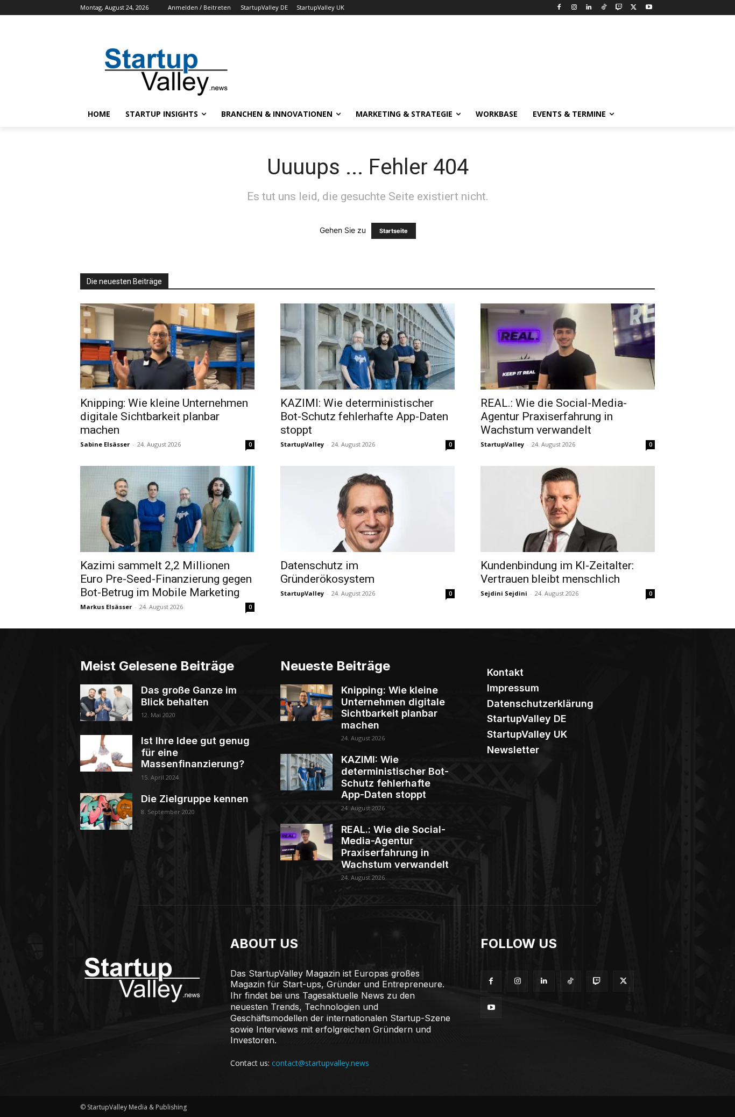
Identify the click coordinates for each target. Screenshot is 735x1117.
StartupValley (302, 444)
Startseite (393, 231)
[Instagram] (574, 8)
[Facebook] (559, 8)
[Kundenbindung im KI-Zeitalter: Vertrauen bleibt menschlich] (567, 509)
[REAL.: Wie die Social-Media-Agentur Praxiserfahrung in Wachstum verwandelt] (567, 346)
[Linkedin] (589, 8)
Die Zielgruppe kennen (195, 798)
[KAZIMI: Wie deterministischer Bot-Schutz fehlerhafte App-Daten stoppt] (367, 346)
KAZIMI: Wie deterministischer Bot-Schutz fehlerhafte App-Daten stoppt (364, 416)
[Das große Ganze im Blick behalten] (106, 702)
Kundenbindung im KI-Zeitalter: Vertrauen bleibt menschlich (557, 572)
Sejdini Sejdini (503, 593)
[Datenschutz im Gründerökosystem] (367, 509)
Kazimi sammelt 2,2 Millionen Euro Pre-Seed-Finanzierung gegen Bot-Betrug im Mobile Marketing (166, 579)
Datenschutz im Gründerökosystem (327, 572)
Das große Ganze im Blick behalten (189, 696)
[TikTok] (604, 8)
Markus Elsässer (106, 607)
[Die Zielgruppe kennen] (106, 811)
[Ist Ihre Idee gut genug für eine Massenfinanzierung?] (106, 753)
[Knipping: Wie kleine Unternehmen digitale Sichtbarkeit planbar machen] (167, 346)
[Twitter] (633, 8)
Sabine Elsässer (105, 444)
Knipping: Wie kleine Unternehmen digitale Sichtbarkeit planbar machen (164, 416)
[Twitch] (619, 8)
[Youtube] (648, 8)
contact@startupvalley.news (320, 1063)
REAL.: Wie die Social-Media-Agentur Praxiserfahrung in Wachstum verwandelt (553, 416)
